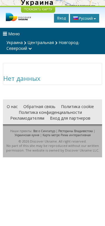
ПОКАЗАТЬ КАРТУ (38, 9)
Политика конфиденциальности (50, 112)
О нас (12, 106)
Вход (61, 18)
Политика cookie (77, 106)
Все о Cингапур (44, 131)
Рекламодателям (27, 118)
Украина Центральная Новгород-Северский (43, 45)
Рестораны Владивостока (75, 131)
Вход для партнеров (70, 118)
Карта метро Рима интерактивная (67, 135)
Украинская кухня (27, 135)
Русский (86, 18)
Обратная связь (39, 106)
